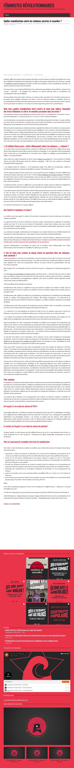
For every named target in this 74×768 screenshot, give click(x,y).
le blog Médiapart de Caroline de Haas (50, 175)
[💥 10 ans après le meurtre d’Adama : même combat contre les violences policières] (59, 568)
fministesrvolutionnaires (14, 74)
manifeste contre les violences (15, 83)
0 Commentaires (38, 74)
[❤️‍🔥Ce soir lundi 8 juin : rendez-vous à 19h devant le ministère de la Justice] (59, 591)
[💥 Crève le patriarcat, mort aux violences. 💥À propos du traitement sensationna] (37, 613)
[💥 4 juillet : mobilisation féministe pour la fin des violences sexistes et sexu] (37, 568)
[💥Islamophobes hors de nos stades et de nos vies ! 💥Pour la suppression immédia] (37, 591)
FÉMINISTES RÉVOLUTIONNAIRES (29, 5)
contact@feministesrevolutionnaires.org (16, 700)
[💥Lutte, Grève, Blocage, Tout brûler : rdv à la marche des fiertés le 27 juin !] (15, 591)
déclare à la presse (44, 159)
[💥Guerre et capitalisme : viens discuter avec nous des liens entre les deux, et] (59, 613)
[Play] (37, 726)
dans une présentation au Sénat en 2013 (22, 274)
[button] (14, 755)
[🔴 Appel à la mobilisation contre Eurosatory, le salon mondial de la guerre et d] (15, 613)
